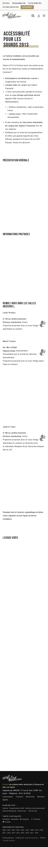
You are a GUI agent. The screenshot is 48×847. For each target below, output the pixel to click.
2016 (9, 833)
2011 (32, 833)
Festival (5, 808)
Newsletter (15, 819)
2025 (9, 830)
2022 (22, 830)
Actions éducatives (9, 811)
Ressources (21, 811)
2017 (4, 833)
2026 (4, 830)
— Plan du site (32, 811)
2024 (13, 830)
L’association (8, 797)
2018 (41, 830)
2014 (18, 833)
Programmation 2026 (16, 808)
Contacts (19, 797)
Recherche (30, 797)
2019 (36, 830)
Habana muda (14, 114)
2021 (27, 830)
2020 (32, 830)
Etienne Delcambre (31, 838)
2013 (22, 833)
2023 (18, 830)
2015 (13, 833)
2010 (36, 833)
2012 (27, 833)
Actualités (6, 819)
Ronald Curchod (9, 840)
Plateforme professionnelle (35, 808)
